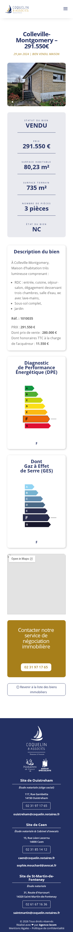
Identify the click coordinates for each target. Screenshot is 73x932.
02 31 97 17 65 (36, 667)
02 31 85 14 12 (36, 849)
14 (57, 102)
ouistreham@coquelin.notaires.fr (36, 814)
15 (60, 102)
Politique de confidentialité (48, 928)
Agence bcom (48, 925)
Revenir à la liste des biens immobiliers (38, 689)
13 (54, 102)
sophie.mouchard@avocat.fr (36, 865)
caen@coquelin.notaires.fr (36, 858)
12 (50, 102)
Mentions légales (19, 928)
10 (43, 102)
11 (47, 102)
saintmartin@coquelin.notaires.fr (36, 913)
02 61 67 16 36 (36, 904)
